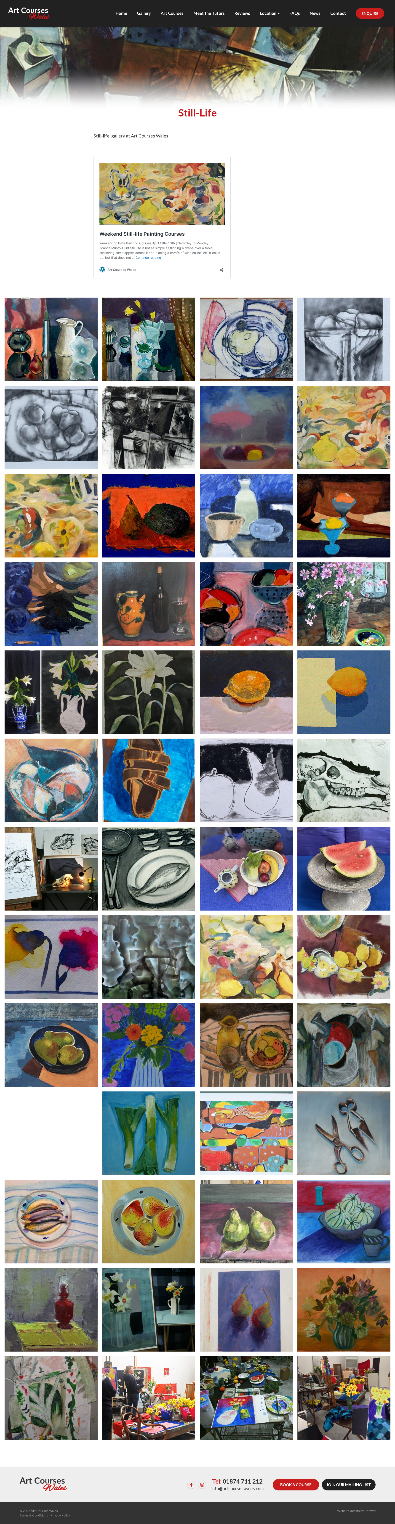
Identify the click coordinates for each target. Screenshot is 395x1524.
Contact (338, 13)
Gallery (144, 13)
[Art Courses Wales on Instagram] (202, 1485)
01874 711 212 (243, 1481)
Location (268, 13)
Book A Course (296, 1484)
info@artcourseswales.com (237, 1488)
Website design (348, 1511)
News (315, 13)
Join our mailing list (348, 1484)
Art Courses (172, 13)
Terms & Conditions (33, 1515)
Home (121, 13)
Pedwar (370, 1511)
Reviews (242, 13)
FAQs (294, 13)
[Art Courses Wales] (29, 10)
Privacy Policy (60, 1515)
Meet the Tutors (209, 13)
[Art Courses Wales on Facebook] (191, 1485)
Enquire (370, 13)
